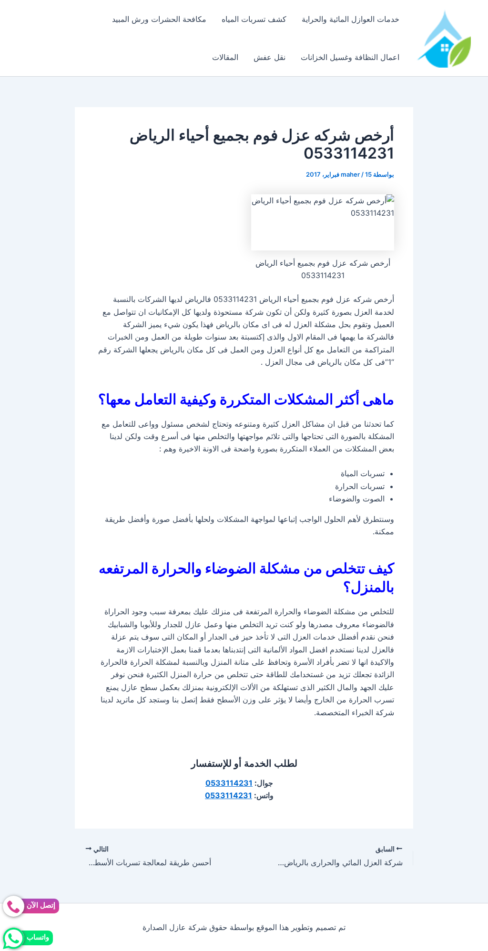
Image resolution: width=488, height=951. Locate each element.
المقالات (225, 57)
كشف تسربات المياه (254, 19)
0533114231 (229, 783)
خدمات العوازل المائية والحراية (350, 19)
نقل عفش (269, 57)
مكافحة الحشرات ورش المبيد (159, 19)
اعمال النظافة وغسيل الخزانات (350, 57)
